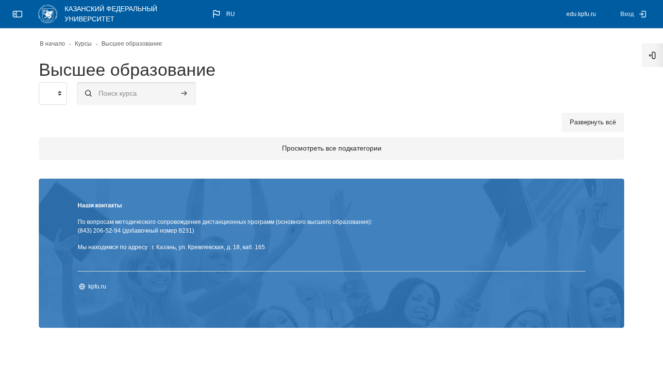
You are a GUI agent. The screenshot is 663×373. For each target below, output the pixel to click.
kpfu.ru (97, 286)
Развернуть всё (593, 122)
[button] (223, 14)
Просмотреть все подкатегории (331, 148)
